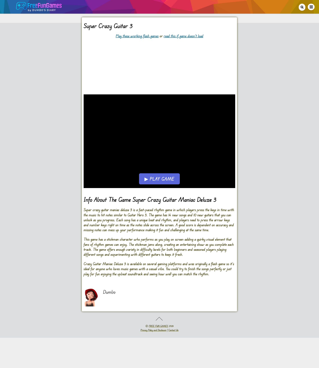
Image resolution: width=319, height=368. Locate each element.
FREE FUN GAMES (158, 325)
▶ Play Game (159, 179)
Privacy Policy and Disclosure (153, 330)
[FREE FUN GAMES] (39, 9)
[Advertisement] (159, 64)
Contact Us (173, 330)
